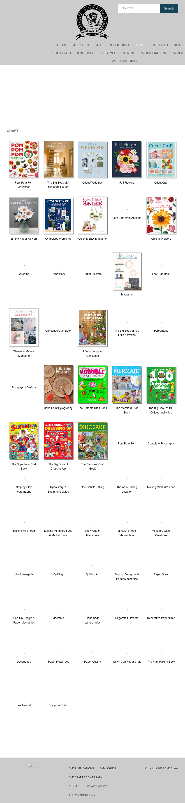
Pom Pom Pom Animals (126, 218)
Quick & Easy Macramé (92, 238)
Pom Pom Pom (127, 443)
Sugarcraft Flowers (126, 618)
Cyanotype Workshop (58, 238)
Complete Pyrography (161, 443)
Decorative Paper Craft (161, 618)
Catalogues (107, 768)
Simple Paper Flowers (23, 238)
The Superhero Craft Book (24, 466)
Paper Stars (161, 574)
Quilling (58, 574)
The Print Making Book (161, 661)
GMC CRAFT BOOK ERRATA (85, 777)
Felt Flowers (126, 182)
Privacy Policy (96, 786)
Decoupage (24, 661)
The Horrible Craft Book (92, 408)
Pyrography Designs (24, 387)
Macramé (127, 294)
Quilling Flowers (161, 238)
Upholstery (58, 274)
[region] (92, 97)
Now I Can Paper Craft (127, 661)
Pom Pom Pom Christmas (24, 184)
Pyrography (161, 330)
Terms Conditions (82, 795)
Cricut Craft (161, 182)
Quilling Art (92, 574)
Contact (75, 786)
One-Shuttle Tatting (92, 487)
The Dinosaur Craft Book (92, 466)
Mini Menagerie (24, 574)
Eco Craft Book (161, 274)
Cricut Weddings (92, 182)
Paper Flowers (93, 274)
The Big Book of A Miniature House (58, 184)
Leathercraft (24, 705)
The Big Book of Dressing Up (58, 466)
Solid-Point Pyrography (58, 408)
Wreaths (24, 274)
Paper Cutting (92, 661)
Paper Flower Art (58, 661)
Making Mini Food (24, 530)
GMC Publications (81, 768)
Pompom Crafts (58, 705)
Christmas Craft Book (58, 330)
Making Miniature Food (161, 487)
